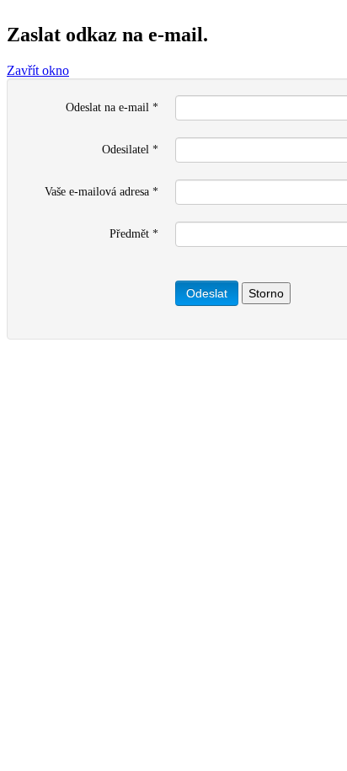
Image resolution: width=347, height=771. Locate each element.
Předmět (133, 234)
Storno (266, 293)
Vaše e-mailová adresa (101, 191)
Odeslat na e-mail (112, 107)
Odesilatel (130, 149)
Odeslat (206, 293)
